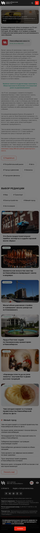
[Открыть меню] (37, 3)
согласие (8, 523)
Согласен (20, 528)
